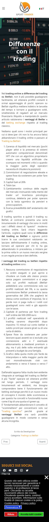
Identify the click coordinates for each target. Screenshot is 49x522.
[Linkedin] (15, 470)
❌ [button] (46, 477)
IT (43, 8)
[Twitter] (27, 470)
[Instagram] (21, 470)
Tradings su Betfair (29, 435)
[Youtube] (10, 470)
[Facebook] (4, 470)
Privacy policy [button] (28, 503)
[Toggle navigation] (3, 8)
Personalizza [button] (13, 507)
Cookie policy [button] (11, 503)
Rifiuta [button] (10, 514)
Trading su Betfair (11, 141)
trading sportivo (12, 411)
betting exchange (15, 122)
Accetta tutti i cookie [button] (31, 514)
